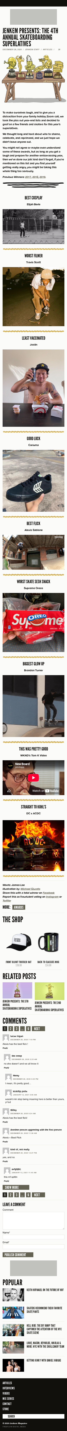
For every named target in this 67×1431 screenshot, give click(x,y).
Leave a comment (14, 1204)
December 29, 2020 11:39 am (23, 1133)
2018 (35, 176)
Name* (6, 1232)
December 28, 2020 (12, 49)
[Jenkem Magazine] (34, 3)
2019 (42, 176)
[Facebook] (44, 1408)
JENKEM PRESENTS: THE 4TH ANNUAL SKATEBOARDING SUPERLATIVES (30, 37)
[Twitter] (49, 1408)
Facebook (49, 892)
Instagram (52, 896)
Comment (8, 1209)
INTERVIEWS (9, 1388)
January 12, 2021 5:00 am (25, 1095)
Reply (5, 1048)
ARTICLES (47, 49)
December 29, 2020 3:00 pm (25, 1079)
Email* (6, 1242)
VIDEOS (6, 1393)
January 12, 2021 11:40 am (24, 1173)
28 (58, 49)
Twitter (7, 900)
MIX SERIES (8, 1399)
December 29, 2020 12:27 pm (23, 1153)
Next (37, 1029)
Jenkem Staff (32, 49)
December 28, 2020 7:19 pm (23, 1040)
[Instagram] (54, 1408)
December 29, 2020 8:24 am (23, 1113)
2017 (28, 176)
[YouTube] (61, 1408)
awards (19, 907)
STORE (6, 1409)
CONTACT (7, 1404)
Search (5, 1416)
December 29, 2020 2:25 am (24, 1059)
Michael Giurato (30, 888)
